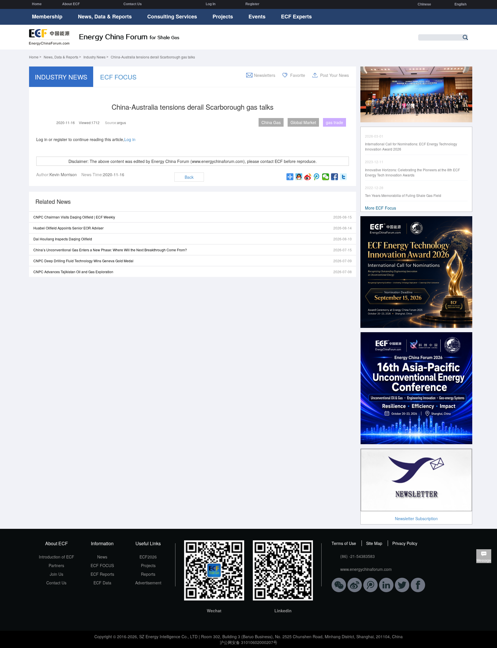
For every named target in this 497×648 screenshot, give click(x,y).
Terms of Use (344, 543)
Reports (148, 574)
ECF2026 (148, 557)
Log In (210, 3)
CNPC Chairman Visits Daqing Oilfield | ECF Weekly (74, 216)
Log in (129, 139)
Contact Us (132, 3)
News (102, 557)
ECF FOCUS (118, 76)
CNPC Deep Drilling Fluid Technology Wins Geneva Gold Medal (83, 260)
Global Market (303, 122)
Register (252, 3)
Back (189, 177)
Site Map (374, 543)
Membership (47, 16)
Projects (223, 16)
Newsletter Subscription (416, 518)
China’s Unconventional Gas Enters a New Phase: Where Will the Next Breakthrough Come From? (110, 249)
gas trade (334, 122)
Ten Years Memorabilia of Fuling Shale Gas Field (403, 195)
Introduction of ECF (56, 557)
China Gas (271, 122)
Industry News (94, 56)
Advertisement (148, 583)
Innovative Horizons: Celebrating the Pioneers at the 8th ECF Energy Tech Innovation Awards (412, 172)
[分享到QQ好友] (299, 176)
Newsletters (264, 75)
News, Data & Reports (105, 16)
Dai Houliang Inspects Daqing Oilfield (62, 238)
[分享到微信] (325, 176)
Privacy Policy (404, 543)
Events (256, 16)
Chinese (424, 4)
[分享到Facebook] (334, 176)
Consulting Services (172, 16)
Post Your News (334, 75)
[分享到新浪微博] (307, 176)
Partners (56, 565)
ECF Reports (102, 574)
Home (37, 3)
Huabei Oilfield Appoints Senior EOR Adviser (68, 227)
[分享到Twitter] (343, 176)
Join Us (56, 574)
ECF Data (102, 583)
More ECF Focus (380, 208)
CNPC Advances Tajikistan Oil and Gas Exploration (73, 271)
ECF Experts (296, 16)
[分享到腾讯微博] (316, 176)
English (460, 4)
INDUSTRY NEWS (61, 76)
